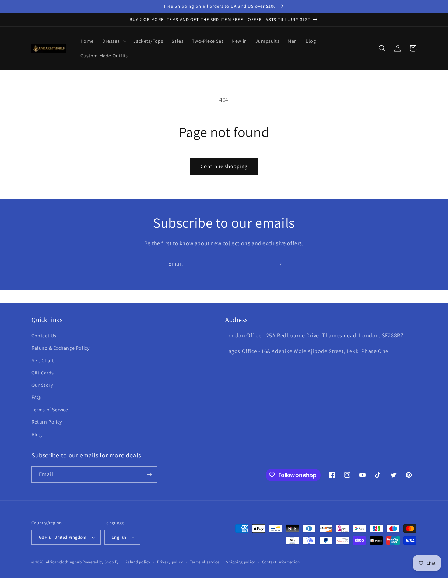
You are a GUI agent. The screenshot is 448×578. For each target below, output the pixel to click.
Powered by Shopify (101, 561)
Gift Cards (42, 373)
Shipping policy (240, 561)
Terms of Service (49, 409)
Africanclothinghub (64, 561)
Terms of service (204, 561)
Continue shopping (224, 166)
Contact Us (43, 335)
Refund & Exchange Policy (60, 348)
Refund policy (137, 561)
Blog (36, 434)
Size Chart (42, 360)
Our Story (42, 385)
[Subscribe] (279, 264)
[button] (113, 41)
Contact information (281, 561)
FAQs (36, 397)
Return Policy (46, 422)
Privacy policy (170, 561)
